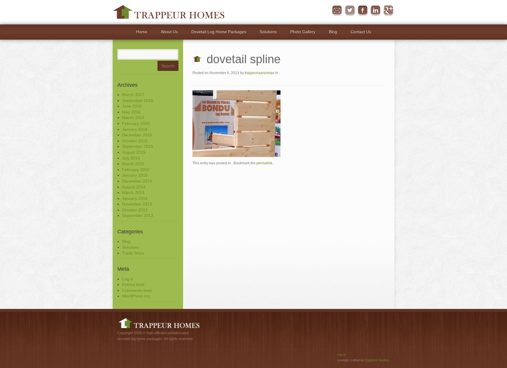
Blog (333, 31)
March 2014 (133, 192)
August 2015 (134, 152)
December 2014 (137, 181)
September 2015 (137, 146)
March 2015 (133, 163)
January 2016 (135, 129)
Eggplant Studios (377, 360)
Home (141, 31)
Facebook (363, 10)
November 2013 (137, 204)
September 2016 (137, 100)
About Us (169, 31)
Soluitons (130, 247)
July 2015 (131, 158)
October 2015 (135, 140)
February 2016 (136, 123)
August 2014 (134, 187)
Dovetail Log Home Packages (218, 31)
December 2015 (137, 135)
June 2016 (132, 106)
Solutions (268, 31)
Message (337, 10)
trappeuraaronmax (259, 73)
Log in (127, 279)
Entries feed (133, 284)
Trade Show (133, 253)
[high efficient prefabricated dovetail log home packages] (168, 11)
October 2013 (135, 210)
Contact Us (361, 31)
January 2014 (135, 198)
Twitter (350, 10)
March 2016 (133, 117)
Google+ (388, 10)
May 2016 (131, 112)
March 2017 (133, 94)
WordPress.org (136, 296)
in (375, 10)
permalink (264, 163)
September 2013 (137, 215)
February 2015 (136, 169)
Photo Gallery (302, 31)
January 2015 (135, 175)
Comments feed (137, 290)
